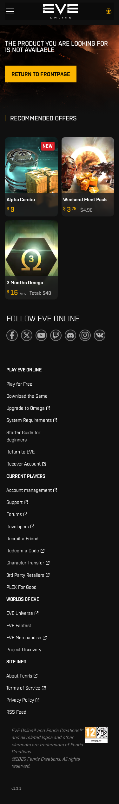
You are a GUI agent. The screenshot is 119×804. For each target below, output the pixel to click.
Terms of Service (23, 688)
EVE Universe (19, 613)
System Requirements (29, 420)
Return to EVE (20, 451)
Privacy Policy (20, 700)
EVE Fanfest (18, 625)
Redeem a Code (22, 550)
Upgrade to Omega (25, 408)
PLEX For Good (21, 587)
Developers (17, 526)
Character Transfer (25, 562)
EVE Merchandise (23, 637)
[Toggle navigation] (10, 11)
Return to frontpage (40, 74)
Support (14, 502)
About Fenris (19, 676)
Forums (14, 514)
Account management (29, 490)
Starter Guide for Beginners (23, 436)
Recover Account (23, 463)
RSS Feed (16, 712)
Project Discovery (23, 649)
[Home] (60, 11)
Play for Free (19, 384)
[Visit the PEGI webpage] (96, 748)
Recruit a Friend (22, 538)
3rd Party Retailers (25, 575)
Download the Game (27, 396)
